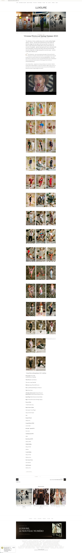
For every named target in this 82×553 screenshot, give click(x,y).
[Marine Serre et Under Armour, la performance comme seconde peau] (57, 22)
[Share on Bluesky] (46, 476)
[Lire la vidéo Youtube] (41, 84)
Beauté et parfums (29, 2)
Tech (46, 2)
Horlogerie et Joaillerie (22, 2)
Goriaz (57, 2)
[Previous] (6, 0)
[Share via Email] (47, 476)
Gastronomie (40, 2)
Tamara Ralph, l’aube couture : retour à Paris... (58, 505)
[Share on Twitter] (42, 476)
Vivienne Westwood (29, 471)
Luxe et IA (49, 2)
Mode (17, 2)
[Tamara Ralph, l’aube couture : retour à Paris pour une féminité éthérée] (58, 497)
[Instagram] (40, 10)
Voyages (43, 2)
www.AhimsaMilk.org (46, 57)
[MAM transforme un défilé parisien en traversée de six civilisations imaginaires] (41, 497)
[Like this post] (40, 476)
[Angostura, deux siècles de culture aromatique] (24, 22)
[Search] (65, 2)
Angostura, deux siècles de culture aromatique (14, 0)
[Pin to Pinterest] (43, 476)
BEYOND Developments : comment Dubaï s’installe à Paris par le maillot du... (41, 27)
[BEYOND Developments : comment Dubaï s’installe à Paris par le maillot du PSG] (41, 22)
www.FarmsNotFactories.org (30, 61)
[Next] (7, 0)
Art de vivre (35, 2)
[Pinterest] (41, 10)
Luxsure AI (53, 2)
